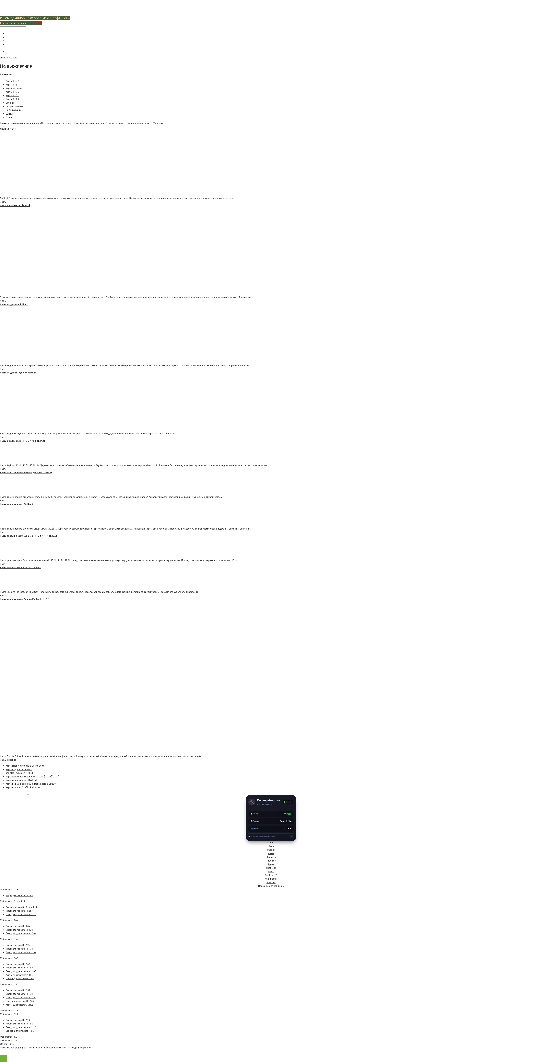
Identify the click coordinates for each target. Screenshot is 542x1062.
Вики (271, 846)
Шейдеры (271, 857)
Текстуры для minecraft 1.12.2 (21, 1027)
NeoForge (271, 868)
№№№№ (271, 882)
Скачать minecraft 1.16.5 (18, 964)
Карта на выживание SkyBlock (22, 780)
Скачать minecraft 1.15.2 (18, 990)
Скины (271, 842)
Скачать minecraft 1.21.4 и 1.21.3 (22, 907)
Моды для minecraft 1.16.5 (19, 967)
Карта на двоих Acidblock (19, 769)
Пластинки (11, 52)
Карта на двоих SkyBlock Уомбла (23, 787)
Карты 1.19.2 (12, 81)
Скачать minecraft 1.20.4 (18, 926)
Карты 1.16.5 (12, 92)
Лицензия (271, 860)
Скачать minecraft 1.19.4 (18, 945)
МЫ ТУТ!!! (34, 23)
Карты (9, 48)
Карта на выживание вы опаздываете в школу (31, 783)
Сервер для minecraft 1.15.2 (20, 1001)
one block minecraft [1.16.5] (19, 773)
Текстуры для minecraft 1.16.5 (21, 971)
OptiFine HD (271, 875)
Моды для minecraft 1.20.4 (19, 930)
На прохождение (14, 106)
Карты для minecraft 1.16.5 (19, 975)
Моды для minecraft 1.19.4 (19, 948)
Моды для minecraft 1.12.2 (19, 1023)
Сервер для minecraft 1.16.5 (20, 978)
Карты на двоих (14, 88)
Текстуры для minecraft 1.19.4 (21, 952)
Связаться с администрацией (75, 1047)
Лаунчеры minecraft (15, 44)
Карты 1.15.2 (12, 95)
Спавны (10, 102)
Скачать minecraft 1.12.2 (18, 1020)
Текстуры (10, 41)
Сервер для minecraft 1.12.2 (20, 1031)
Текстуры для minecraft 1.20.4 (21, 933)
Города (9, 117)
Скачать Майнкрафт (15, 33)
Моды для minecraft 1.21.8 (19, 895)
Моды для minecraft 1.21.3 (19, 910)
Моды (8, 37)
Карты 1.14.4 (12, 99)
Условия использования (47, 1047)
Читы (271, 853)
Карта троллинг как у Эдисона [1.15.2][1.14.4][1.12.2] (32, 776)
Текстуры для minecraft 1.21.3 (21, 914)
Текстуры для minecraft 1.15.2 (21, 997)
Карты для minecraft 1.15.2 (19, 1004)
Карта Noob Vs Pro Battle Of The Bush (25, 765)
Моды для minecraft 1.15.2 (19, 994)
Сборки (271, 850)
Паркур (9, 113)
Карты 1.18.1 (12, 84)
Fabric (271, 871)
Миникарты (271, 878)
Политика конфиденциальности (17, 1047)
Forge (271, 864)
